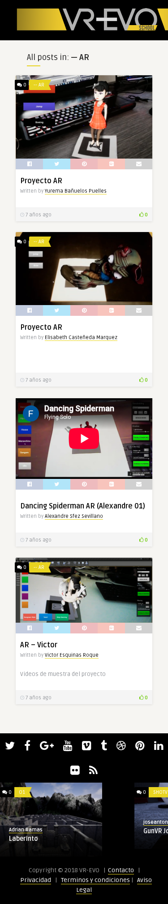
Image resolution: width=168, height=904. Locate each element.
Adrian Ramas (26, 830)
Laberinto (23, 839)
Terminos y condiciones (95, 880)
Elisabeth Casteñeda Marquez (81, 337)
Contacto (121, 870)
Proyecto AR (41, 180)
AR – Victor (38, 645)
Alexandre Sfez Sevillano (74, 516)
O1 (22, 792)
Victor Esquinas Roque (72, 655)
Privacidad (35, 880)
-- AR (39, 85)
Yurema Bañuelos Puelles (76, 191)
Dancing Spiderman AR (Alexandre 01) (82, 506)
